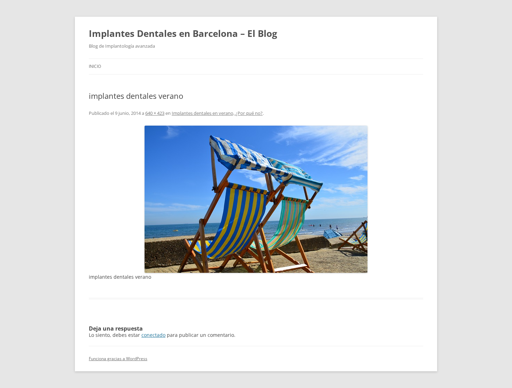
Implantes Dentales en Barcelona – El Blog (183, 33)
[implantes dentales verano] (256, 199)
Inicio (95, 66)
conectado (153, 335)
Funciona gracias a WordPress (118, 359)
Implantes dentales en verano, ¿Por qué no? (217, 113)
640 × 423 (154, 113)
